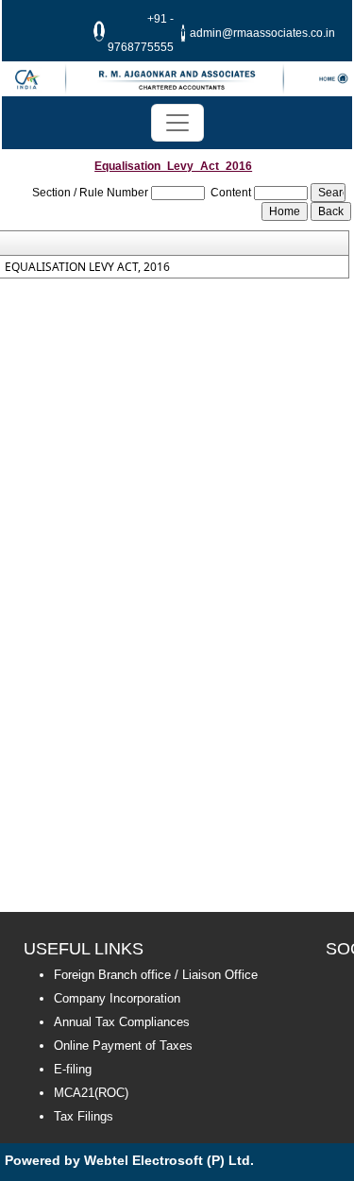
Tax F (69, 1116)
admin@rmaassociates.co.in (262, 33)
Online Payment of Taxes (123, 1045)
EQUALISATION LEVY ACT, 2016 (87, 267)
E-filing (73, 1069)
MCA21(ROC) (91, 1093)
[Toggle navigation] (177, 123)
